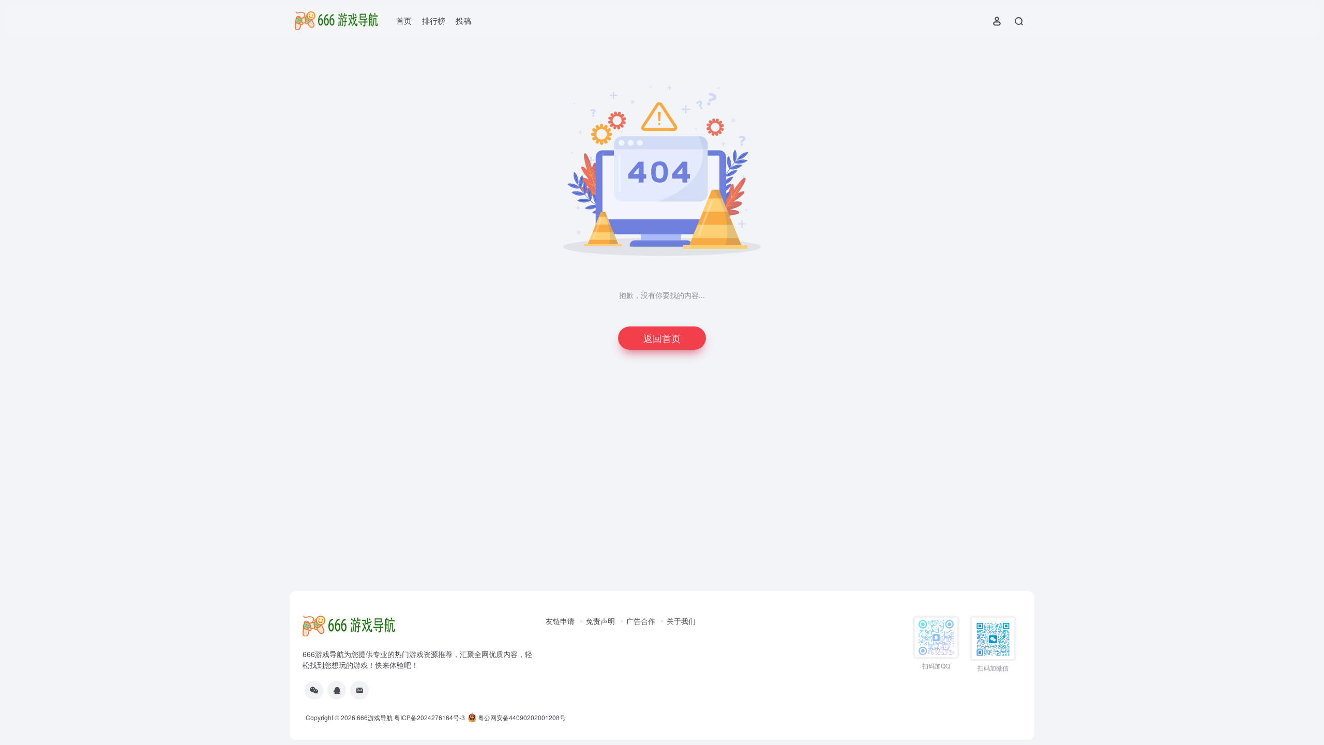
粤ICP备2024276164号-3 (429, 717)
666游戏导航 (375, 717)
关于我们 (681, 621)
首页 (404, 20)
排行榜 (433, 20)
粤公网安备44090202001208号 (521, 717)
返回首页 (662, 338)
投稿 (463, 20)
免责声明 (600, 621)
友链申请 (560, 621)
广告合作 (640, 621)
